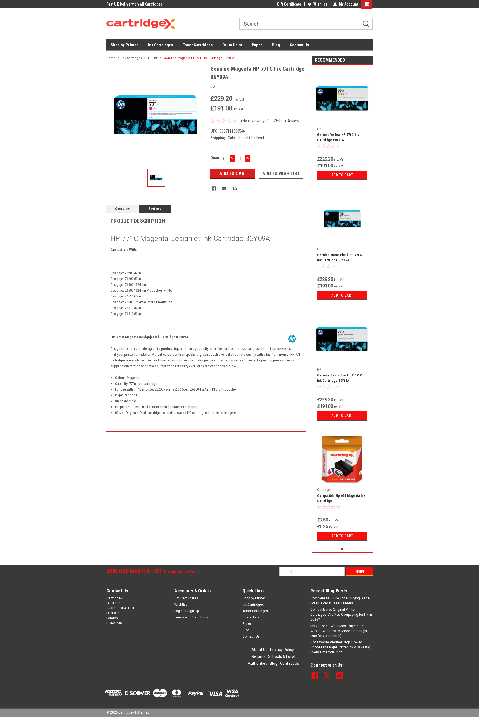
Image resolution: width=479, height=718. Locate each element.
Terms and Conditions (191, 617)
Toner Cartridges (198, 44)
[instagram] (339, 675)
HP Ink (153, 58)
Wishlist (320, 4)
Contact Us (299, 44)
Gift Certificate (289, 4)
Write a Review (286, 121)
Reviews (154, 209)
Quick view (342, 120)
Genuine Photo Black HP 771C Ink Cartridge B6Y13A (339, 378)
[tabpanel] (342, 126)
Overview (122, 209)
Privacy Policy (282, 649)
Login (178, 611)
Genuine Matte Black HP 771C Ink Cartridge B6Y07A (339, 257)
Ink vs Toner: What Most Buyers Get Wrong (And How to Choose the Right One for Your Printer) (338, 631)
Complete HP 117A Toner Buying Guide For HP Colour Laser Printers (340, 600)
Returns (259, 656)
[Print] (235, 188)
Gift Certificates (186, 598)
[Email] (224, 188)
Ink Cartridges (160, 44)
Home (111, 58)
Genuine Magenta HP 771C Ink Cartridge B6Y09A (199, 58)
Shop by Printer (124, 44)
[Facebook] (214, 188)
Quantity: (217, 158)
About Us (259, 649)
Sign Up (193, 611)
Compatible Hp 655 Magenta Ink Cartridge (341, 498)
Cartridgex (324, 490)
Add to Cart (342, 175)
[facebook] (314, 675)
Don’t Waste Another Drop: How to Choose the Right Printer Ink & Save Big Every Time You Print (340, 647)
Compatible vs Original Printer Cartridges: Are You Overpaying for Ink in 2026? (341, 615)
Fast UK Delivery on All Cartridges (134, 4)
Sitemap (143, 712)
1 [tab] (342, 549)
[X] (327, 675)
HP (319, 129)
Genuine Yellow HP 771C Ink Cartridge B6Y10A (338, 137)
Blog (276, 44)
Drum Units (232, 44)
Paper (257, 44)
